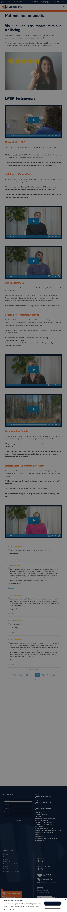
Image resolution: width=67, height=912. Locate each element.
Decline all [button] (52, 907)
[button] (23, 910)
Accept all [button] (52, 903)
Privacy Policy (37, 908)
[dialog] (33, 905)
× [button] (65, 899)
